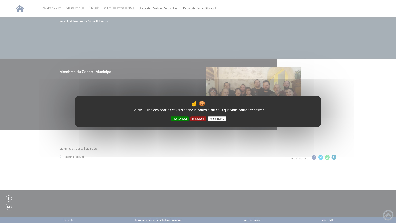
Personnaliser (217, 118)
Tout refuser (198, 118)
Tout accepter (179, 118)
